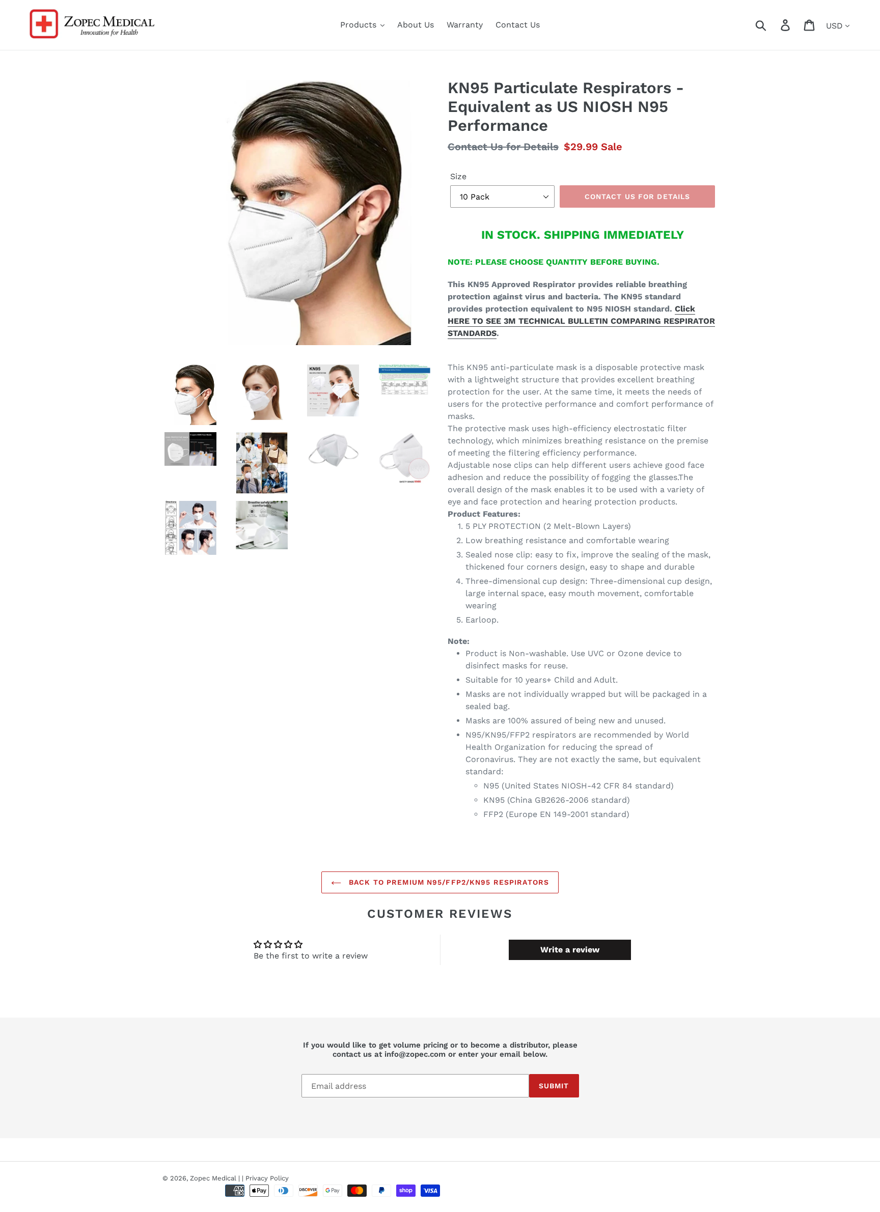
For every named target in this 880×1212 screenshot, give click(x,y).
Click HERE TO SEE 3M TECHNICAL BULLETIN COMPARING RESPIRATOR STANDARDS (581, 321)
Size (458, 176)
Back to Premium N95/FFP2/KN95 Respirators (447, 882)
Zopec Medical (213, 1178)
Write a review (569, 949)
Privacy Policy (267, 1178)
